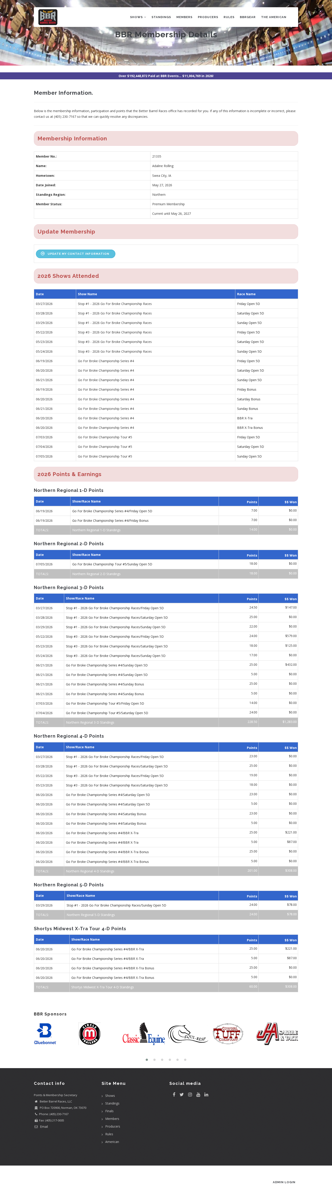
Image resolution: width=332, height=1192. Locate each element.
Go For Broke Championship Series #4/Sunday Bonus (105, 684)
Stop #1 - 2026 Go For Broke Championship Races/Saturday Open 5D (117, 617)
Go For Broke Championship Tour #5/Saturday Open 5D (107, 713)
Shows (137, 17)
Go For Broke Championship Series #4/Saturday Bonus (106, 814)
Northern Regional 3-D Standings (90, 722)
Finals (109, 1111)
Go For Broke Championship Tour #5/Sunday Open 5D (112, 564)
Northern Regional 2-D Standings (96, 574)
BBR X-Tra (245, 418)
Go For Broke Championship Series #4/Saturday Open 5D (108, 795)
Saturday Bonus (248, 399)
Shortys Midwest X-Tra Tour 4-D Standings (102, 987)
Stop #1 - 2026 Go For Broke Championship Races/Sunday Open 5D (116, 627)
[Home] (47, 16)
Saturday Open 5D (250, 313)
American (112, 1142)
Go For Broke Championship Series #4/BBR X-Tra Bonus (107, 852)
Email (43, 1126)
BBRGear (248, 17)
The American (273, 17)
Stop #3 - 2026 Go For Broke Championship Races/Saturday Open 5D (117, 646)
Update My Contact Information (78, 253)
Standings (161, 17)
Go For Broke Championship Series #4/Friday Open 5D (112, 511)
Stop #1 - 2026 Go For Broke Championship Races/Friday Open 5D (115, 608)
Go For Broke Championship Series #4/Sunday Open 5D (107, 665)
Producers (208, 17)
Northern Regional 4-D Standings (90, 871)
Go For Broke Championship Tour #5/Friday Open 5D (105, 703)
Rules (229, 17)
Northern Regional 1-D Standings (96, 530)
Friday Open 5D (248, 304)
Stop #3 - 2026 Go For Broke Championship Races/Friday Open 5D (115, 636)
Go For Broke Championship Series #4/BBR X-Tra (102, 833)
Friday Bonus (246, 389)
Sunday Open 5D (249, 323)
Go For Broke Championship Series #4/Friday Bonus (110, 520)
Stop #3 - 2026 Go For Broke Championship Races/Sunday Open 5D (116, 656)
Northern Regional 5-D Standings (91, 915)
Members (184, 17)
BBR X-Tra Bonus (250, 427)
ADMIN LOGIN (284, 1182)
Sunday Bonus (247, 408)
